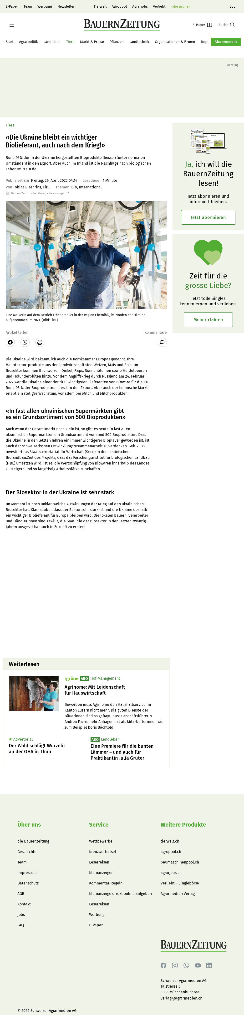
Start (9, 42)
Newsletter (66, 6)
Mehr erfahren (208, 319)
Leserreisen (99, 862)
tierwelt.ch (170, 841)
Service (98, 825)
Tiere (70, 42)
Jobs (21, 914)
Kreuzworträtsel (102, 851)
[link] (114, 690)
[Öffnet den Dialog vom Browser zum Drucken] (39, 342)
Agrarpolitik (28, 42)
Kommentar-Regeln (105, 883)
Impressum (27, 872)
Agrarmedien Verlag (178, 893)
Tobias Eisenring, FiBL (31, 187)
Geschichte (26, 851)
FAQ (20, 925)
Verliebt (159, 6)
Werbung (44, 6)
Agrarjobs (140, 6)
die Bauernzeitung (33, 841)
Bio (74, 187)
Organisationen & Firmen (175, 42)
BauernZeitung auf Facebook (163, 965)
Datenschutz (28, 883)
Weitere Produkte (183, 825)
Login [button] (234, 6)
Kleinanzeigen (101, 872)
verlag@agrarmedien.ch (181, 998)
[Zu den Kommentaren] (162, 342)
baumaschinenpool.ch (180, 862)
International (90, 187)
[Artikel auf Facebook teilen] (10, 342)
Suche (223, 25)
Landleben (52, 42)
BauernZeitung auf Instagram (175, 965)
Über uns (29, 825)
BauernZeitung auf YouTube (198, 965)
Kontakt (24, 904)
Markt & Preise (92, 42)
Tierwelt (100, 6)
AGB (20, 893)
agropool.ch (171, 851)
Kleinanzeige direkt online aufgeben (120, 893)
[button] (12, 25)
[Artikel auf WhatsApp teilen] (25, 342)
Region (206, 42)
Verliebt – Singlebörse (180, 883)
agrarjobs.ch (171, 872)
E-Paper (11, 6)
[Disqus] (86, 593)
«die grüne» (180, 6)
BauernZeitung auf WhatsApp (186, 965)
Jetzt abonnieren (208, 217)
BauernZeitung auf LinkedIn (209, 965)
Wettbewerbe (100, 841)
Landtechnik (139, 42)
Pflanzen (117, 42)
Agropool (119, 6)
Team (28, 6)
